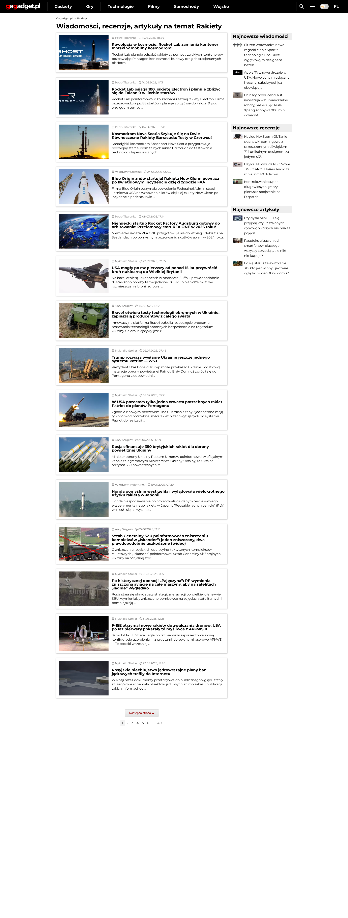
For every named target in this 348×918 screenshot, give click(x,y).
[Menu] (312, 6)
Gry (89, 6)
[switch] (324, 6)
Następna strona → (142, 713)
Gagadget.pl (64, 18)
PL (336, 6)
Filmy (154, 6)
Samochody (186, 6)
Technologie (121, 6)
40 (159, 723)
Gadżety (63, 6)
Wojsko (221, 6)
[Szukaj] (301, 6)
